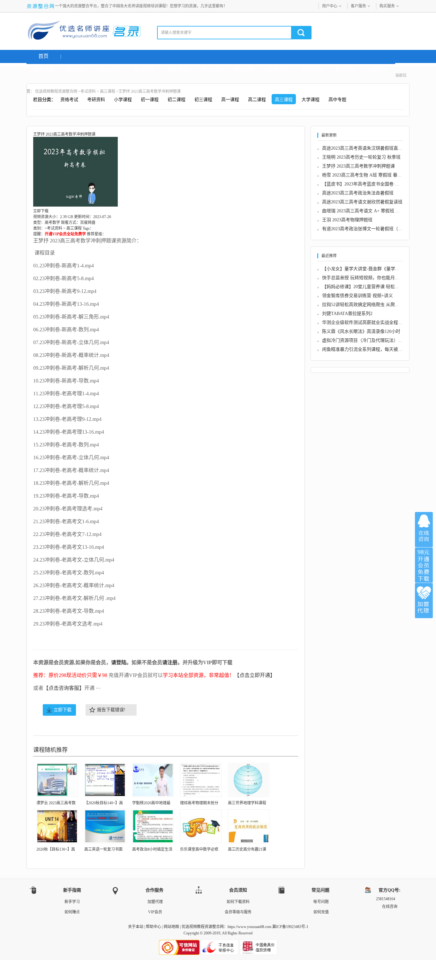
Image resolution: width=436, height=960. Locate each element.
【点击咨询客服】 (63, 688)
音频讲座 (311, 69)
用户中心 (329, 6)
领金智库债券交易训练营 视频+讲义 (357, 295)
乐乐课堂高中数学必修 (199, 849)
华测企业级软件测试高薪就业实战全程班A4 (365, 322)
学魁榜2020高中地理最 (151, 803)
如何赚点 (72, 912)
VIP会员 (155, 912)
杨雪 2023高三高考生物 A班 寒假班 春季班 (364, 175)
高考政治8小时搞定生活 (152, 849)
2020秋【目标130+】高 (55, 849)
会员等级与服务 (238, 912)
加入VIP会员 (424, 565)
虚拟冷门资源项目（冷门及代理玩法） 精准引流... (371, 340)
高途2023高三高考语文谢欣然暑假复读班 (362, 202)
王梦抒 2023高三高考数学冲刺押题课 (358, 166)
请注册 (169, 662)
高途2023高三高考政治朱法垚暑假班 (358, 193)
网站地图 (171, 927)
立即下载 (62, 709)
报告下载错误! (111, 709)
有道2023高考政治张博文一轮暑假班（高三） (366, 228)
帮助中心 (153, 927)
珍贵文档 (278, 69)
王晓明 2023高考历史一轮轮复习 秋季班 (361, 157)
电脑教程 (177, 69)
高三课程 (107, 91)
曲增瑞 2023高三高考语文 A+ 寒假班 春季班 (365, 211)
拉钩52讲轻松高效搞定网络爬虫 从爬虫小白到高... (371, 304)
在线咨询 (424, 529)
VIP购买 (378, 69)
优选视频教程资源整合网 (56, 91)
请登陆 (118, 662)
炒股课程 (110, 69)
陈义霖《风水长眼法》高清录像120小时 (361, 331)
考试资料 (211, 69)
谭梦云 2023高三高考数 (56, 803)
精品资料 (244, 69)
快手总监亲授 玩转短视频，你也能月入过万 (365, 277)
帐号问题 (321, 902)
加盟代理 (155, 902)
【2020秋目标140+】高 (103, 803)
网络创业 (77, 69)
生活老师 (144, 69)
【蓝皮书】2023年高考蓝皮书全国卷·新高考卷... (369, 184)
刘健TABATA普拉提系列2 (347, 313)
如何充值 (321, 912)
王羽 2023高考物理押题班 (347, 219)
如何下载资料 (238, 902)
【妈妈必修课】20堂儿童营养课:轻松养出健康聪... (371, 286)
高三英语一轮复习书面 (103, 849)
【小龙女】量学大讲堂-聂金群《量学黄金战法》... (371, 268)
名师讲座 (43, 69)
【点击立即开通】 (254, 675)
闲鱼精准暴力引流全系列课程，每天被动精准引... (371, 349)
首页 (43, 56)
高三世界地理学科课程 (247, 803)
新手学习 (72, 902)
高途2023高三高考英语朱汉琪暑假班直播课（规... (371, 148)
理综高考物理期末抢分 (199, 803)
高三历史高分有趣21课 (247, 849)
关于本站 (135, 927)
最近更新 (345, 69)
